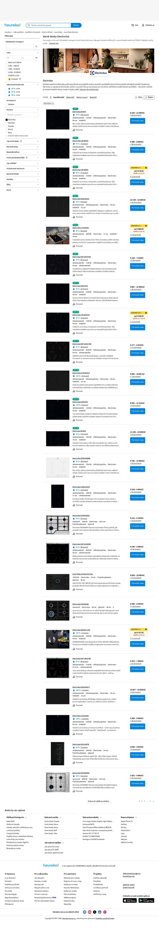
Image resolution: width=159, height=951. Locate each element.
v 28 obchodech (135, 144)
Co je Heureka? (10, 878)
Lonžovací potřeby (13, 830)
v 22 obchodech (135, 492)
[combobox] (48, 25)
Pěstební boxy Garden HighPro (17, 842)
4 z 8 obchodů (135, 177)
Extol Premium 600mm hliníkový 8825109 (97, 827)
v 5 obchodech (135, 749)
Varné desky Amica (51, 827)
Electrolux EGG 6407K (81, 744)
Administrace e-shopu (72, 878)
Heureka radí (39, 884)
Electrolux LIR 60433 (80, 170)
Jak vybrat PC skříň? (51, 850)
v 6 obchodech (135, 406)
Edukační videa (69, 901)
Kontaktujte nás (129, 876)
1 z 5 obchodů (135, 638)
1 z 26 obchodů (135, 235)
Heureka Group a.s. (69, 918)
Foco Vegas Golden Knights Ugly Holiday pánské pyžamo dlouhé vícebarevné (98, 821)
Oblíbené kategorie (15, 817)
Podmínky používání (12, 884)
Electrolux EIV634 (79, 112)
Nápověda (67, 904)
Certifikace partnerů (100, 888)
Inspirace (96, 891)
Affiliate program (70, 897)
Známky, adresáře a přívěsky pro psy (19, 827)
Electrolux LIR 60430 (80, 141)
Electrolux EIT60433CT (81, 373)
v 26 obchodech (135, 115)
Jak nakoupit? (39, 878)
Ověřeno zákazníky (100, 878)
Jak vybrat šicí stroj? (51, 847)
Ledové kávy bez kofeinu (15, 839)
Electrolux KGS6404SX (81, 773)
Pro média (8, 891)
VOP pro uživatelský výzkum (44, 901)
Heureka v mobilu (40, 881)
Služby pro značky (70, 891)
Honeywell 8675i (88, 824)
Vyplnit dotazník (128, 887)
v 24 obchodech (135, 202)
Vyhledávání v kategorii (15, 42)
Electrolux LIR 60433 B (81, 315)
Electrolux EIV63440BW (81, 458)
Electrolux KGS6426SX (81, 515)
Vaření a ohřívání (47, 32)
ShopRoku (97, 881)
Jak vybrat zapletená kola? (53, 853)
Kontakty (8, 881)
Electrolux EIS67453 (80, 286)
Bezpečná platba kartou (43, 897)
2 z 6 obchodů (135, 322)
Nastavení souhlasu (41, 891)
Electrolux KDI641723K (81, 630)
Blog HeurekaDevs (11, 897)
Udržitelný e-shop (99, 894)
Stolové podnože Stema (15, 845)
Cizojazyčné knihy (12, 833)
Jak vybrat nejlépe (52, 842)
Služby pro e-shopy (71, 884)
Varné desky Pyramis (51, 821)
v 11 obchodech (135, 347)
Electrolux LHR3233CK (81, 487)
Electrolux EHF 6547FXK (82, 257)
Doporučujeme (127, 817)
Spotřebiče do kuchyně (32, 32)
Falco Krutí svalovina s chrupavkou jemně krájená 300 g (98, 830)
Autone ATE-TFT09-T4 (91, 833)
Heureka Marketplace (71, 888)
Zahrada (124, 836)
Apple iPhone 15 (126, 821)
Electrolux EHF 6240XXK (82, 544)
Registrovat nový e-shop (73, 881)
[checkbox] (7, 63)
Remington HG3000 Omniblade (94, 839)
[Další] (153, 801)
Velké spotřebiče (19, 32)
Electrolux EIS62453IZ (81, 199)
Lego (123, 833)
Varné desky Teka (50, 833)
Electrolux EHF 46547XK (82, 658)
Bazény (123, 827)
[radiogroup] (22, 92)
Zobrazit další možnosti (16, 136)
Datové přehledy (70, 894)
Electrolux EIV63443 (80, 402)
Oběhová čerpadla (12, 824)
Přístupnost (9, 904)
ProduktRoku (98, 884)
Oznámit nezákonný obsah (14, 901)
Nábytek (124, 839)
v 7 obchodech (135, 377)
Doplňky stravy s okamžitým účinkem (19, 836)
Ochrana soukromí (40, 894)
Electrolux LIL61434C (81, 716)
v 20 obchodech (135, 463)
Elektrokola (10, 821)
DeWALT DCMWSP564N (91, 836)
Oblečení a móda (127, 842)
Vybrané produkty (91, 817)
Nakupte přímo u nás (41, 888)
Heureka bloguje (11, 894)
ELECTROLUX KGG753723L (83, 574)
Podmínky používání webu (105, 918)
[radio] (7, 89)
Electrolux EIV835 (79, 431)
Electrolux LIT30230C (81, 228)
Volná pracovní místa (12, 888)
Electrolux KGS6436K (81, 604)
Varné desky (58, 32)
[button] (19, 46)
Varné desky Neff (50, 830)
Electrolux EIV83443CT (81, 687)
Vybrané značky (51, 817)
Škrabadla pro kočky (13, 848)
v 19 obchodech (135, 521)
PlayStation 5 (125, 830)
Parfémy (124, 824)
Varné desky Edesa (51, 824)
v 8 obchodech (135, 260)
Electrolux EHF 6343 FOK (82, 344)
